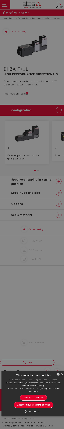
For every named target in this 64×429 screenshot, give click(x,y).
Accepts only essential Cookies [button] (33, 405)
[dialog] (32, 214)
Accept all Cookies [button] (33, 398)
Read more (33, 391)
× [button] (62, 374)
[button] (33, 411)
